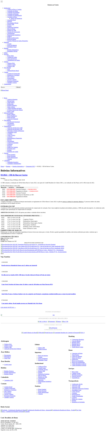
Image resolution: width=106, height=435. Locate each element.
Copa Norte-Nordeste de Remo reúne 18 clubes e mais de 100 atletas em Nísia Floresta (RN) (27, 284)
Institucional (7, 8)
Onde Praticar (10, 102)
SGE (8, 69)
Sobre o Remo (11, 107)
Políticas (9, 36)
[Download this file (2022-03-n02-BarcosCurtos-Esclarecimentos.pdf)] (19, 252)
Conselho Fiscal (11, 20)
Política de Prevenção (13, 38)
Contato (9, 44)
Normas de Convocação (13, 32)
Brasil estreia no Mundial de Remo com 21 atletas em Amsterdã (19, 265)
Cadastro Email (8, 387)
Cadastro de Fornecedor (13, 73)
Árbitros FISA (11, 63)
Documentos (10, 123)
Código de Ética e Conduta (14, 9)
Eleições (9, 139)
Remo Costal (10, 111)
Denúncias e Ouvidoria (13, 75)
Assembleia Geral (12, 132)
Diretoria (9, 21)
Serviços (6, 54)
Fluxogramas (10, 141)
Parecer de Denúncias (16, 18)
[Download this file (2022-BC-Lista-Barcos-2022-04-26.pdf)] (17, 248)
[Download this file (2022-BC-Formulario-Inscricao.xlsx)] (16, 244)
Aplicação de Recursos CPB (14, 129)
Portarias (9, 145)
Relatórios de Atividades (78, 402)
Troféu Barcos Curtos (77, 347)
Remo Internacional (12, 157)
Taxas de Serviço (76, 376)
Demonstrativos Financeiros (14, 138)
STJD (39, 383)
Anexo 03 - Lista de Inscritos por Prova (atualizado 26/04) (49, 248)
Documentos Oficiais (12, 23)
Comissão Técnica (43, 369)
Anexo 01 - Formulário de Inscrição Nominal (43, 244)
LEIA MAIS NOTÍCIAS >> (8, 307)
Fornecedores (10, 78)
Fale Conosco (10, 76)
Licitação (74, 397)
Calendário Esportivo (12, 162)
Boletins (6, 48)
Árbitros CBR (11, 66)
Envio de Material (12, 45)
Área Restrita (7, 67)
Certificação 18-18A (77, 384)
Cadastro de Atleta (12, 57)
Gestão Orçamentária (12, 142)
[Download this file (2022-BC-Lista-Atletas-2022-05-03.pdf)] (17, 246)
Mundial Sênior (76, 345)
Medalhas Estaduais (77, 374)
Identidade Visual (11, 47)
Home (2, 166)
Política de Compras (12, 147)
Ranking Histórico (12, 105)
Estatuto (9, 26)
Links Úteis (7, 358)
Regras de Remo (11, 39)
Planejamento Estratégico (13, 35)
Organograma (10, 33)
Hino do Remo (11, 29)
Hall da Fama (10, 101)
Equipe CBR (10, 24)
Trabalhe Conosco (12, 82)
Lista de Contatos (11, 79)
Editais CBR (41, 347)
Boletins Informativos (13, 49)
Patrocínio (40, 380)
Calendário (7, 160)
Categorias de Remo (77, 353)
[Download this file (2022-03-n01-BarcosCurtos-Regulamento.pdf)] (19, 250)
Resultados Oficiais (12, 51)
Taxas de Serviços (12, 58)
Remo (5, 98)
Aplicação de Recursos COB (14, 128)
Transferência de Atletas (13, 60)
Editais (6, 52)
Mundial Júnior (76, 342)
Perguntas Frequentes (12, 81)
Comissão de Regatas (12, 14)
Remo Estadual (11, 154)
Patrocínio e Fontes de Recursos (15, 130)
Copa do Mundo (76, 341)
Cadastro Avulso (76, 373)
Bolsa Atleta (10, 55)
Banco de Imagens (43, 355)
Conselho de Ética (12, 17)
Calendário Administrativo (14, 163)
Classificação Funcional (13, 122)
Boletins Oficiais (8, 374)
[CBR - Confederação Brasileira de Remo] (5, 90)
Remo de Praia (11, 117)
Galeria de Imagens (12, 99)
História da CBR (11, 30)
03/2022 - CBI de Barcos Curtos (14, 175)
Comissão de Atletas (12, 11)
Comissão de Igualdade (13, 12)
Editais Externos (42, 349)
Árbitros (6, 61)
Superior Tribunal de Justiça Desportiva (17, 41)
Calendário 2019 (8, 380)
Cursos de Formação (12, 119)
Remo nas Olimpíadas (77, 361)
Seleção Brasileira (8, 113)
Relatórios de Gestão (12, 151)
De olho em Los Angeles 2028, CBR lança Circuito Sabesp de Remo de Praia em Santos (25, 275)
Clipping (9, 159)
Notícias (6, 153)
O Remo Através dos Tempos (15, 110)
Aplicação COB (76, 385)
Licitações (10, 144)
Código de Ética (42, 366)
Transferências (75, 377)
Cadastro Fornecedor (9, 388)
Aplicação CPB (76, 387)
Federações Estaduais (12, 27)
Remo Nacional (11, 156)
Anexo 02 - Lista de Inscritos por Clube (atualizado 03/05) (49, 246)
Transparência (7, 126)
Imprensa (6, 42)
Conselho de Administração (14, 15)
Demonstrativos (76, 394)
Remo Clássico (11, 114)
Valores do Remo (76, 358)
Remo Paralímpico (12, 116)
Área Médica (7, 120)
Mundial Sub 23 (76, 344)
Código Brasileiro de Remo (14, 108)
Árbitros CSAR (11, 64)
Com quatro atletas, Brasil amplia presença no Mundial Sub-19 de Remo (21, 303)
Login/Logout (8, 364)
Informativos (7, 356)
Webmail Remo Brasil (13, 70)
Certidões (9, 133)
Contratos (9, 136)
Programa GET (11, 148)
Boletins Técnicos (9, 371)
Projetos (9, 150)
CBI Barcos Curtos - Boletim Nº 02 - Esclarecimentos (52, 252)
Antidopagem (7, 84)
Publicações (10, 104)
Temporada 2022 (30, 166)
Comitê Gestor (42, 368)
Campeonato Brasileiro (78, 339)
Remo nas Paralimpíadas (78, 362)
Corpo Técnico (11, 135)
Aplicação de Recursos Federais (12, 348)
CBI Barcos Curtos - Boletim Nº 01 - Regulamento (50, 250)
